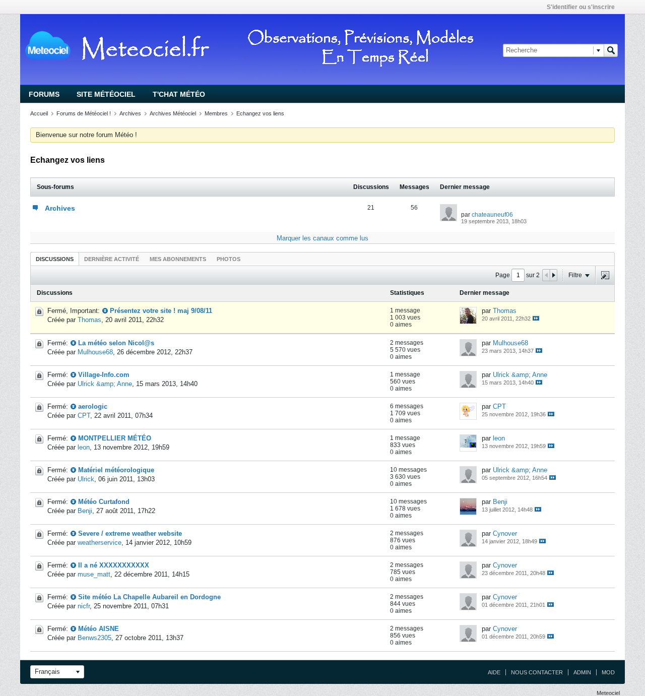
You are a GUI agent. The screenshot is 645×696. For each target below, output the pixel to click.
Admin (582, 672)
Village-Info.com (104, 374)
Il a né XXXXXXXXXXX (113, 565)
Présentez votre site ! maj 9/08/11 (161, 310)
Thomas (89, 320)
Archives (130, 113)
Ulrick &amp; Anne (105, 384)
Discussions (55, 259)
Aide (494, 672)
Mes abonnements (178, 259)
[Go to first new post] (105, 310)
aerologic (92, 406)
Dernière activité (111, 259)
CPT (84, 415)
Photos (228, 259)
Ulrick (86, 479)
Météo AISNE (98, 628)
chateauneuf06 (492, 214)
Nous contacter (537, 672)
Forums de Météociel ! (83, 113)
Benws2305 (94, 638)
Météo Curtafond (104, 501)
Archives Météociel (173, 113)
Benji (85, 511)
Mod (608, 672)
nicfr (84, 606)
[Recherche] (611, 50)
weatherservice (99, 542)
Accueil (39, 113)
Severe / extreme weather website (130, 533)
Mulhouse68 (95, 352)
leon (84, 447)
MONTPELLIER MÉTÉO (114, 438)
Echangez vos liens (260, 113)
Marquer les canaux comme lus (322, 238)
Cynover (505, 533)
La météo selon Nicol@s (116, 343)
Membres (216, 113)
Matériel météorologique (116, 470)
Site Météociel (106, 94)
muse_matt (94, 574)
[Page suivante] (553, 275)
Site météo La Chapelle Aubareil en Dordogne (149, 597)
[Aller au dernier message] (536, 318)
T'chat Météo (179, 94)
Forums (44, 94)
